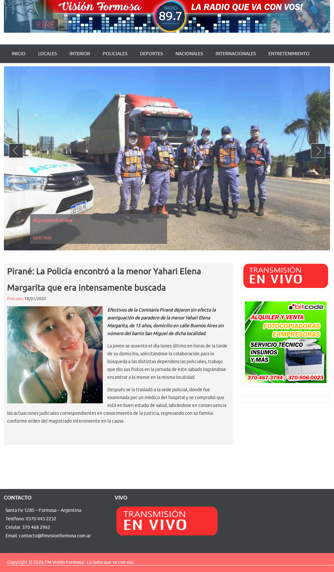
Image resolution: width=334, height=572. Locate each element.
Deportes (151, 54)
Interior (79, 54)
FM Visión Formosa (64, 562)
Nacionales (189, 54)
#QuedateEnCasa (52, 220)
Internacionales (236, 54)
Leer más (42, 238)
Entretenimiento (289, 54)
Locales (47, 54)
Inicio (18, 54)
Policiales (115, 54)
